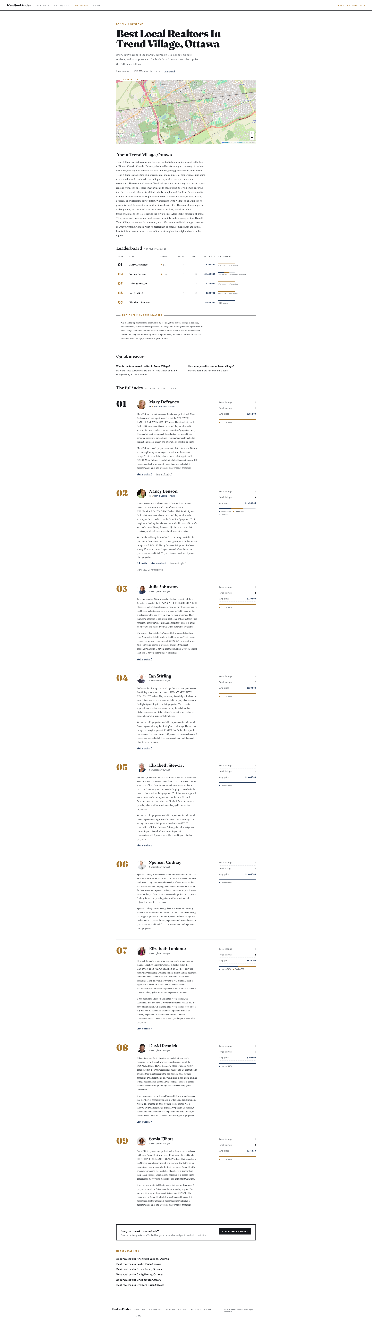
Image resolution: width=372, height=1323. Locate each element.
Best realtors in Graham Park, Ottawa (140, 1285)
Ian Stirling (136, 292)
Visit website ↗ (144, 474)
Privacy (208, 1309)
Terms (137, 1315)
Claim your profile (235, 1231)
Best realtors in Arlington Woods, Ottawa (142, 1258)
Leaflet (227, 142)
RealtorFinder (19, 5)
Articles (196, 1309)
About (96, 5)
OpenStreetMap (239, 142)
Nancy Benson (137, 274)
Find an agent (62, 5)
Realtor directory (177, 1309)
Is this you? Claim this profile (150, 569)
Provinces (43, 5)
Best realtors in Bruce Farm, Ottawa (139, 1269)
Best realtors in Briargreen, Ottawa (138, 1279)
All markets (155, 1309)
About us (139, 1309)
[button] (252, 133)
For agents (81, 5)
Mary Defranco (138, 264)
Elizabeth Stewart (139, 302)
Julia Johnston (138, 283)
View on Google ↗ (164, 474)
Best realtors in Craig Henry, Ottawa (139, 1274)
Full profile (142, 563)
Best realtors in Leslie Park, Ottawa (138, 1264)
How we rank (169, 71)
